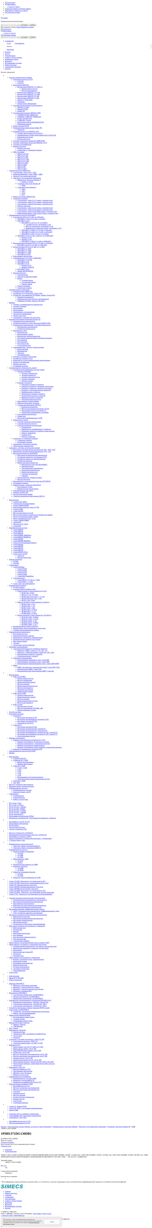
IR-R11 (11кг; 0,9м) (28, 600)
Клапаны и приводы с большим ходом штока (37, 386)
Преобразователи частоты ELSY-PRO (22, 751)
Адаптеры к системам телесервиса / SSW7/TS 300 (26, 1039)
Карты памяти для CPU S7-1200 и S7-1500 (28, 1047)
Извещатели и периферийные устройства (36, 429)
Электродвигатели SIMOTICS (19, 170)
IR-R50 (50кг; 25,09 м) (29, 610)
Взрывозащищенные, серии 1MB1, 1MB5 (27, 174)
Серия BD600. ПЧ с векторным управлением (25, 1116)
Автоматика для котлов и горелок (25, 444)
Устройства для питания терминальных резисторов (31, 1011)
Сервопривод (14, 565)
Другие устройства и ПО (18, 829)
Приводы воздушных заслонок (28, 403)
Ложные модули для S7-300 (23, 1058)
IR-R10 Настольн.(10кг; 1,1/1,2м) (33, 597)
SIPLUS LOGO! (23, 154)
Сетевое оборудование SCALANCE (30, 133)
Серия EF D (17, 725)
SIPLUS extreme (18, 152)
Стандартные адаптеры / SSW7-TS (25, 1041)
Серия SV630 (22, 569)
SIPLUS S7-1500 (23, 161)
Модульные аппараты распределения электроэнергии (28, 915)
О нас (9, 43)
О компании (9, 41)
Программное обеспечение (22, 256)
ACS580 (20, 857)
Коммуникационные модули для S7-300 (27, 1060)
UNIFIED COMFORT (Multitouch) (29, 117)
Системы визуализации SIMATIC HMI (27, 113)
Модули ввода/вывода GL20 (23, 513)
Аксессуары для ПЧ (20, 554)
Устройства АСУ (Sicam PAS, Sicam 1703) (27, 293)
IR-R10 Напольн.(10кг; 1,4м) (32, 598)
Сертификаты (19, 43)
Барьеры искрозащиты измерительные (30, 745)
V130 (19, 773)
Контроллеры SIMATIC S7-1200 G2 (29, 87)
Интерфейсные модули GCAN (20, 1121)
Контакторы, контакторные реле (28, 336)
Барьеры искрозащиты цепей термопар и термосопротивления (39, 747)
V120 (19, 775)
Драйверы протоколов (25, 690)
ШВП (15, 665)
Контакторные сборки (25, 334)
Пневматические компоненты (19, 632)
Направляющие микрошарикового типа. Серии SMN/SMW (38, 663)
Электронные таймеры (21, 941)
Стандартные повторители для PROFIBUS (28, 995)
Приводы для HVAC (20, 866)
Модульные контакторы (21, 933)
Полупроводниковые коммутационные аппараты (34, 338)
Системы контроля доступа (27, 423)
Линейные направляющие (18, 647)
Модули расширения (24, 680)
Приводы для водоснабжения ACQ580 (27, 877)
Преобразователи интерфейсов (20, 1077)
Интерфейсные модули (21, 1086)
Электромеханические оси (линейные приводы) (30, 649)
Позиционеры (18, 310)
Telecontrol (21, 102)
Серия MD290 (18, 546)
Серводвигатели (19, 578)
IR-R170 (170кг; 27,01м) (30, 619)
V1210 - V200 (22, 768)
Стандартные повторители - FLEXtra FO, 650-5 (30, 1006)
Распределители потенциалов (23, 1097)
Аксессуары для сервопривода (24, 583)
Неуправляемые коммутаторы (23, 1017)
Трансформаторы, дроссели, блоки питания (28, 347)
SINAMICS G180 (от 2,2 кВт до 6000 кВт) (36, 241)
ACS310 (20, 853)
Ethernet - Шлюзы (19, 1024)
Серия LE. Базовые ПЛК (17, 1106)
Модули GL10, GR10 (20, 524)
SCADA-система (15, 712)
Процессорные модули (30, 89)
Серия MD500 (18, 550)
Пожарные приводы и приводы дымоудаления (38, 431)
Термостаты (21, 416)
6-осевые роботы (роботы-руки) (24, 589)
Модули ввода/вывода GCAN (19, 1123)
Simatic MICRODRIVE (25, 271)
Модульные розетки (20, 922)
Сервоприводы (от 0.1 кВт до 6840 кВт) (27, 258)
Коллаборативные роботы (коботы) (25, 626)
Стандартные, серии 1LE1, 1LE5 (24, 172)
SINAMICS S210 (23, 269)
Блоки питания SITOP (21, 126)
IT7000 (15, 561)
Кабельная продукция (25, 137)
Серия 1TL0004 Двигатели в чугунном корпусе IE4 (27, 890)
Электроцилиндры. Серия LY (27, 656)
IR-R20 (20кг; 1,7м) (28, 606)
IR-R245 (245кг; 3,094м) (30, 623)
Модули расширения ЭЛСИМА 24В (30, 708)
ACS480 (20, 855)
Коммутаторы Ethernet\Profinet (19, 1015)
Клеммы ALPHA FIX (20, 492)
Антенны (16, 1037)
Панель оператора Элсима (26, 710)
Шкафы (11, 753)
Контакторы (17, 950)
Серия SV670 (22, 572)
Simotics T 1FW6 (27, 182)
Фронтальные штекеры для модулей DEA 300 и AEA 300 (33, 1062)
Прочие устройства (28, 437)
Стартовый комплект (20, 1103)
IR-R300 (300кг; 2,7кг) (29, 624)
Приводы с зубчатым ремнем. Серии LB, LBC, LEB (35, 652)
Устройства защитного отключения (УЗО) (32, 457)
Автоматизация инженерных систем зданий (28, 370)
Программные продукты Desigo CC (34, 410)
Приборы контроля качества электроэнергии (33, 299)
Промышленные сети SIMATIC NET (26, 131)
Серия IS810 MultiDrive (25, 576)
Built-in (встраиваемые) (25, 762)
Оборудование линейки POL (23, 446)
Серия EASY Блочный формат (24, 503)
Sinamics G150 (27, 239)
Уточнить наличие (7, 1142)
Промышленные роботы (17, 585)
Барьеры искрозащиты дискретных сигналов (33, 742)
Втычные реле (22, 332)
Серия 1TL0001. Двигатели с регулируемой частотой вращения (31, 892)
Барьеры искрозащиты (17, 738)
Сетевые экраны (19, 1019)
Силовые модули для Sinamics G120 (38, 224)
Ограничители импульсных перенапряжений (29, 924)
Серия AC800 (18, 509)
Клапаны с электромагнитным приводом (36, 390)
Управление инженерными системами (35, 412)
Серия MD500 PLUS (20, 552)
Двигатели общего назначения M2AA (26, 846)
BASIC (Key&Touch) (24, 118)
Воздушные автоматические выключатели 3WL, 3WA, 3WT (34, 450)
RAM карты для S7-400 (21, 1052)
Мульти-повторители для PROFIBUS (26, 997)
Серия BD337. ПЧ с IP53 (17, 1117)
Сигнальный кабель (29, 282)
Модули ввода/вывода (29, 90)
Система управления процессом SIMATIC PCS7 (30, 143)
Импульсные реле (19, 928)
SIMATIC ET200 (23, 107)
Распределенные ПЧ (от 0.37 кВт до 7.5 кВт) (29, 247)
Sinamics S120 (26, 265)
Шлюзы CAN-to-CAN (21, 1075)
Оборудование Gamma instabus (28, 401)
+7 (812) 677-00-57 (7, 1215)
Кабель (19, 278)
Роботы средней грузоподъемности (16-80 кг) (33, 602)
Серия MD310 (18, 548)
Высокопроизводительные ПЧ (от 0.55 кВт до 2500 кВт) (33, 243)
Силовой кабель (27, 280)
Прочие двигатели (23, 206)
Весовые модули (19, 1093)
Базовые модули (19, 1099)
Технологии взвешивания (22, 314)
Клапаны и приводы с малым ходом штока (37, 388)
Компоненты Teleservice (17, 1030)
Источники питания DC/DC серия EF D (31, 729)
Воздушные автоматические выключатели (28, 902)
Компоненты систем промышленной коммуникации (31, 360)
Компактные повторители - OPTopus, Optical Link (30, 1002)
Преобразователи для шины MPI (24, 1078)
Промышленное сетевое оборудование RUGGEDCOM (36, 135)
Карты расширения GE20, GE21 (24, 518)
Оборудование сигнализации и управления (24, 957)
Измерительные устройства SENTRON (27, 485)
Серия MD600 (18, 530)
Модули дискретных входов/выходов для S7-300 (30, 1054)
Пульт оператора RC (16, 814)
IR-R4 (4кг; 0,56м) (28, 593)
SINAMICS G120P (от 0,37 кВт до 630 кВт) (37, 230)
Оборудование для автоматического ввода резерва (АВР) (29, 943)
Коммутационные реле (30, 472)
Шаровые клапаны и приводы (32, 397)
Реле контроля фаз (19, 939)
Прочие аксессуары (24, 557)
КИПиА (12, 303)
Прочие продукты (23, 139)
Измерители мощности (25, 297)
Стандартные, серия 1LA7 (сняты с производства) (35, 200)
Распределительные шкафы (23, 494)
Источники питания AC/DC (27, 717)
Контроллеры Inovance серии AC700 (26, 507)
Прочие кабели (27, 284)
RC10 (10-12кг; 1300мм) (17, 807)
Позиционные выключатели (27, 327)
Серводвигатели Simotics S (26, 187)
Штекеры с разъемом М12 (22, 991)
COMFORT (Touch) (24, 120)
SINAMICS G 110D (24, 249)
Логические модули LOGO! (23, 79)
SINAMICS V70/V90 (24, 260)
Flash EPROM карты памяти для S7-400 (27, 1050)
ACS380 (20, 876)
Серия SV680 (22, 574)
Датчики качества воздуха (31, 377)
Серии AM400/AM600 (21, 520)
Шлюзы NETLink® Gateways (19, 1023)
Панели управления (29, 433)
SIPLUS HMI (22, 165)
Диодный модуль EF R (25, 723)
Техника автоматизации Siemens (20, 77)
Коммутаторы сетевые (25, 691)
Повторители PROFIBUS (18, 993)
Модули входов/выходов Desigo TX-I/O (35, 409)
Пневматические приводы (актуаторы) (27, 639)
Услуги (7, 54)
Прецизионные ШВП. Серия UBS (29, 669)
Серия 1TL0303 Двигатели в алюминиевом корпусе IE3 (28, 883)
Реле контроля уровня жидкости (24, 937)
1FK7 (23, 191)
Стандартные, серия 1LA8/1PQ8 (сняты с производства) (37, 211)
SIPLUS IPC (21, 167)
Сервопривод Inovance (13, 67)
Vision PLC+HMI (19, 766)
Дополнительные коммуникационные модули (33, 779)
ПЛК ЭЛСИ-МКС (19, 677)
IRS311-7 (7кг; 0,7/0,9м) (30, 595)
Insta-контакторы (27, 466)
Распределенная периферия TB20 (21, 1084)
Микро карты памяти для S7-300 (24, 1049)
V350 (19, 771)
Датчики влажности (29, 375)
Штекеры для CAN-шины (22, 1073)
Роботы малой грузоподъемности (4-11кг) (32, 591)
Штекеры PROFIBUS (16, 983)
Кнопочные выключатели (31, 470)
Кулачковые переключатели (23, 963)
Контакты (8, 61)
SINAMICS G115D (24, 254)
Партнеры (10, 49)
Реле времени (22, 340)
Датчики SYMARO (24, 371)
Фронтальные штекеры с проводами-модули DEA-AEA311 (34, 1063)
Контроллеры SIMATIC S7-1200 (28, 92)
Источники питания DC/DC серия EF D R (32, 730)
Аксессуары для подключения (23, 645)
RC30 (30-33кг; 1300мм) (17, 812)
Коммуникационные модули (27, 686)
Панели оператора (23, 286)
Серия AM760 (18, 511)
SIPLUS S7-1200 (23, 159)
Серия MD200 (18, 544)
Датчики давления (19, 306)
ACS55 (19, 863)
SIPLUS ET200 (22, 163)
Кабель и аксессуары (20, 799)
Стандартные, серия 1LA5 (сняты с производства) (35, 202)
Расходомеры (18, 308)
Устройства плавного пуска (23, 358)
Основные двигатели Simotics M (28, 183)
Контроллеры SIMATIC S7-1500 (28, 94)
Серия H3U (17, 522)
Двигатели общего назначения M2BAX (27, 848)
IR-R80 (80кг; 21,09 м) (29, 613)
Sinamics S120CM (28, 267)
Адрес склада (46, 1213)
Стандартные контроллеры (26, 414)
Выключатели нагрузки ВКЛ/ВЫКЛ (34, 464)
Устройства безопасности (26, 329)
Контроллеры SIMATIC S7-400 (28, 98)
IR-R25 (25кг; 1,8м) (28, 608)
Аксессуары (13, 972)
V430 (19, 770)
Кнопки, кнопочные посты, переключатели (28, 959)
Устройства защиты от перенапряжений (31, 459)
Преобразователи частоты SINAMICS (22, 215)
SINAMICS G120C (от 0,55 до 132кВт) (35, 234)
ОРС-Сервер (13, 1028)
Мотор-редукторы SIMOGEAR (24, 197)
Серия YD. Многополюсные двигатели (23, 885)
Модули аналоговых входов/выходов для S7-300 (30, 1056)
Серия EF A (17, 716)
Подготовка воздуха (20, 634)
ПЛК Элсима (18, 704)
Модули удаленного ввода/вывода (21, 784)
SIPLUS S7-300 (22, 156)
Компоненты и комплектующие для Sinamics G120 (43, 228)
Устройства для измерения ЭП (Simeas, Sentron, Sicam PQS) (34, 295)
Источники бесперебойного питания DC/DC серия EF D (37, 732)
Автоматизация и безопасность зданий (23, 368)
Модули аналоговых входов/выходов (26, 1090)
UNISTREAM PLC (20, 758)
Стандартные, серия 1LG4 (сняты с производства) (35, 208)
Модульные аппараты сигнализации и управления (27, 926)
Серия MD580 (18, 539)
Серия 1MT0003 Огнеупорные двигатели (23, 889)
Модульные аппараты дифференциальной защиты (26, 909)
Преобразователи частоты (18, 528)
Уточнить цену (6, 1146)
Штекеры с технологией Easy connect (26, 987)
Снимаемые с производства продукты (26, 317)
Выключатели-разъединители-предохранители (29, 905)
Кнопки (16, 931)
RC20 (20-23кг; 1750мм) (17, 810)
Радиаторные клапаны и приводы (33, 396)
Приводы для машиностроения (24, 872)
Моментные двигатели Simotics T (29, 180)
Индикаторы (17, 930)
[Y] (32, 25)
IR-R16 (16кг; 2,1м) (28, 604)
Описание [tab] (8, 1149)
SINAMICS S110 (23, 262)
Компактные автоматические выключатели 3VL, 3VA (32, 451)
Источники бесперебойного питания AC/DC (33, 719)
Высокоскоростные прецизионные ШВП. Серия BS (35, 671)
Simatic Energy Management (26, 103)
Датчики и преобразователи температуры (28, 304)
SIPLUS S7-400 (22, 157)
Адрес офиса (37, 1213)
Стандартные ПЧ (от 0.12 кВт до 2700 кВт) (28, 217)
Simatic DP (21, 111)
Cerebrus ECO (26, 435)
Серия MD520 (18, 531)
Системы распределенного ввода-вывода (27, 105)
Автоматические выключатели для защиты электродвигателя (34, 946)
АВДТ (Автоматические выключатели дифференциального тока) (36, 911)
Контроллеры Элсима (25, 706)
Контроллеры (14, 500)
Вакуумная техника (20, 641)
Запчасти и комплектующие (27, 277)
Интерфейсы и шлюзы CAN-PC (20, 837)
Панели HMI (13, 1110)
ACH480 (20, 868)
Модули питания (23, 684)
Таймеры (25, 476)
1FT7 (23, 195)
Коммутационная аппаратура (27, 463)
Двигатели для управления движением (27, 178)
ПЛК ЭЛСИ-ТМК (19, 693)
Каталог (8, 52)
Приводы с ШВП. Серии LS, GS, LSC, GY (32, 650)
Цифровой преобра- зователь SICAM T (31, 301)
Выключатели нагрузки (21, 917)
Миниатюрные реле (20, 965)
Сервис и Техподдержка (13, 57)
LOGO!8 (20, 81)
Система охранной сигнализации (29, 422)
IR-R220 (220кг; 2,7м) (29, 621)
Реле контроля (22, 342)
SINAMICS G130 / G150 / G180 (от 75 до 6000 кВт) (35, 236)
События (8, 1195)
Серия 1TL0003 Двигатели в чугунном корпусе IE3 (27, 881)
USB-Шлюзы (18, 1026)
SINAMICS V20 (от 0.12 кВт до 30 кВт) (31, 219)
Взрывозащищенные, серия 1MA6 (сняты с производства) (37, 213)
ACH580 (20, 870)
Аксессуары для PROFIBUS (19, 1010)
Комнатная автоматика (30, 407)
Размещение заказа (11, 59)
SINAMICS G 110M (24, 250)
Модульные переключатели (23, 920)
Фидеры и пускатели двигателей (24, 357)
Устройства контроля (24, 461)
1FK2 (23, 189)
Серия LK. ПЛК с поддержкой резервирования (25, 1108)
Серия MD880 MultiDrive (22, 541)
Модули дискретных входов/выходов (26, 1088)
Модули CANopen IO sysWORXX (21, 833)
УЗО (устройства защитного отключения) (28, 913)
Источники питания (16, 714)
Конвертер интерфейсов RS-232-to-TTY (27, 1082)
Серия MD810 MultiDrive (22, 537)
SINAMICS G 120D (24, 252)
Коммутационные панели (26, 682)
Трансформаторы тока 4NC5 (23, 490)
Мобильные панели (24, 124)
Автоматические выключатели (24, 321)
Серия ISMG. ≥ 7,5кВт (25, 582)
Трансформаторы (23, 355)
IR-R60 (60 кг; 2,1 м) (29, 611)
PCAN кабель (14, 825)
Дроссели (20, 353)
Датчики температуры (29, 373)
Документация (10, 56)
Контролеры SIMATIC (21, 85)
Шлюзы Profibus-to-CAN (22, 1069)
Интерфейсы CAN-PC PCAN (19, 822)
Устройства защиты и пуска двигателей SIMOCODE (31, 323)
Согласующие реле (24, 345)
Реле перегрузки (23, 343)
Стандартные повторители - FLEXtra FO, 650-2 (30, 1004)
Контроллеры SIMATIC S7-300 (28, 96)
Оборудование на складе (25, 27)
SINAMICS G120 (23, 221)
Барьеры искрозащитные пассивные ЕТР (27, 749)
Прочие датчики (27, 381)
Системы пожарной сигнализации (29, 425)
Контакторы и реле (20, 330)
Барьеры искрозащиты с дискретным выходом (33, 743)
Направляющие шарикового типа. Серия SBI (33, 660)
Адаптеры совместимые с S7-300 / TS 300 (28, 1043)
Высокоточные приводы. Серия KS (29, 654)
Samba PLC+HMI (19, 781)
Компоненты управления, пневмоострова (28, 637)
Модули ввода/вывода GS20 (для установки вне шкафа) (33, 515)
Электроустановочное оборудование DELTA (29, 496)
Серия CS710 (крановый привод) (25, 543)
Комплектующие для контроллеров (21, 786)
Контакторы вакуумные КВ (23, 952)
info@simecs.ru (19, 1215)
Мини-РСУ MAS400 (16, 978)
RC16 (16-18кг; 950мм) (17, 809)
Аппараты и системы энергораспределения (24, 448)
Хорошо (52, 1222)
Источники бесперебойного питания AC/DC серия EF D (37, 734)
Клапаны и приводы (24, 383)
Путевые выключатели (21, 967)
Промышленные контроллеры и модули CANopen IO (28, 835)
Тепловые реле (18, 956)
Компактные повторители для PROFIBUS (28, 998)
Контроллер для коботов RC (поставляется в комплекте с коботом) (32, 818)
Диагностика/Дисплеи (17, 827)
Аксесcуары (17, 1101)
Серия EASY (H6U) (20, 502)
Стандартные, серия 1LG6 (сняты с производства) (35, 210)
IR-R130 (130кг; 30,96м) (30, 617)
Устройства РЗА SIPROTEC (23, 291)
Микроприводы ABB (20, 859)
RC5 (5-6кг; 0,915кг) (16, 805)
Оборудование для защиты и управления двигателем (27, 944)
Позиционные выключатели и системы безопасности (32, 325)
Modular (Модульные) (25, 764)
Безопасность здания (20, 420)
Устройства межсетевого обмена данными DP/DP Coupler (29, 1008)
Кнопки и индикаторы (21, 362)
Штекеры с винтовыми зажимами (25, 985)
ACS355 (20, 874)
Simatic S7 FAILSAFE (25, 100)
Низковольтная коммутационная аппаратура (24, 319)
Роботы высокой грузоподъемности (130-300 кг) (34, 615)
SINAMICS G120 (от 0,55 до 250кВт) (35, 223)
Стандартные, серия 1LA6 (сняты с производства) (35, 204)
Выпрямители (22, 351)
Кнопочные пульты (20, 961)
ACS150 (20, 861)
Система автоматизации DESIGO (29, 405)
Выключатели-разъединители (23, 903)
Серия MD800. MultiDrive (22, 535)
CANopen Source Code (17, 840)
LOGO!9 (20, 83)
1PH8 (23, 185)
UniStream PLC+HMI (20, 760)
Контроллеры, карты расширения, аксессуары (29, 628)
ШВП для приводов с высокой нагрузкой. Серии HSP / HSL (38, 667)
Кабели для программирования (24, 1013)
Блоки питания (22, 349)
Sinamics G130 (27, 237)
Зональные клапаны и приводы (33, 384)
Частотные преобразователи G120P (29, 418)
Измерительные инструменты (27, 489)
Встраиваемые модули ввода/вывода (30, 777)
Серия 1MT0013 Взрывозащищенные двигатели (26, 887)
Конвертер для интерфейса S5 (23, 1080)
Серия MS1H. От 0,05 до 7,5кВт (28, 580)
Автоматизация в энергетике (19, 290)
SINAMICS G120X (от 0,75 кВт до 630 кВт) (37, 232)
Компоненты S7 (14, 1045)
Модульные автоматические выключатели (32, 455)
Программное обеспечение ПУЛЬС (21, 816)
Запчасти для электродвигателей (24, 176)
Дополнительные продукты (31, 399)
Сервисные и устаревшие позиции (29, 150)
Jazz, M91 (16, 783)
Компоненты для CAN (17, 1067)
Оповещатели (26, 427)
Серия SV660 (22, 570)
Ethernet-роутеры (19, 1032)
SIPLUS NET (22, 169)
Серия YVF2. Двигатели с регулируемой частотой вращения (30, 894)
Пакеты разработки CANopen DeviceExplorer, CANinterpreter (30, 838)
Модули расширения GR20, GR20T (25, 517)
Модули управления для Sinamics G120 (39, 226)
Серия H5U (17, 526)
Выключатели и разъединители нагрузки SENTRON (31, 481)
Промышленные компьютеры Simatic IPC (27, 128)
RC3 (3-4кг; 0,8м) (15, 803)
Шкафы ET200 (22, 109)
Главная (8, 1191)
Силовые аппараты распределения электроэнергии (27, 898)
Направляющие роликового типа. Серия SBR (33, 662)
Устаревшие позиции (20, 366)
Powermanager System (24, 487)
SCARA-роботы (19, 587)
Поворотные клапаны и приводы (33, 394)
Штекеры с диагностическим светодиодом (28, 989)
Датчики (16, 643)
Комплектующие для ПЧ (22, 792)
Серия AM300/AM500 (21, 505)
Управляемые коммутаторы (23, 1021)
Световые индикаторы (30, 474)
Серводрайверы (18, 567)
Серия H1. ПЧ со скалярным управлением (24, 1114)
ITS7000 (16, 563)
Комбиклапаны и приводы (31, 392)
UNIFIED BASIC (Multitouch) (27, 115)
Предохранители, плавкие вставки (29, 477)
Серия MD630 (18, 533)
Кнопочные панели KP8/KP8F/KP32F (30, 122)
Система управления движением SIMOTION (29, 141)
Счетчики (16, 1091)
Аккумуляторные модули (26, 736)
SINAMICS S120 (23, 263)
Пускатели (17, 954)
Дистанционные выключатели (32, 468)
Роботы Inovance (11, 65)
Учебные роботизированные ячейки (26, 630)
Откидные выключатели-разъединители (27, 907)
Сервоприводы (18, 796)
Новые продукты (11, 1193)
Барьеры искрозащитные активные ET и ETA (29, 740)
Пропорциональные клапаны (23, 636)
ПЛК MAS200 (14, 976)
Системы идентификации (22, 144)
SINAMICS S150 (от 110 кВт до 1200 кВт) (32, 245)
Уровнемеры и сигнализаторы (24, 312)
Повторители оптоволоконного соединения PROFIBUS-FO (30, 1000)
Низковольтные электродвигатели (21, 844)
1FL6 (23, 193)
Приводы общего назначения (23, 851)
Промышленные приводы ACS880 (25, 864)
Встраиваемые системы (13, 63)
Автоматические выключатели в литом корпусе (30, 900)
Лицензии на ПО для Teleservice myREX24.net (29, 1034)
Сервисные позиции (20, 198)
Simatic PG (21, 130)
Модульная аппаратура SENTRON (25, 453)
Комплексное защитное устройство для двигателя (30, 948)
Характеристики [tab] (11, 1151)
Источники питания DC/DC (27, 721)
